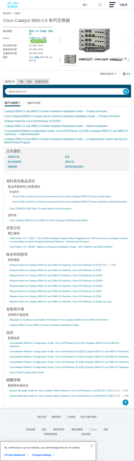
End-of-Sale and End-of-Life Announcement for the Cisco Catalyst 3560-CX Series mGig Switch (62, 196)
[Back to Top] (125, 402)
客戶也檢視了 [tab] (12, 103)
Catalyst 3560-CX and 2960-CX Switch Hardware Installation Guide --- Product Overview (56, 111)
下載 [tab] (20, 81)
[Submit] (126, 92)
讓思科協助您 (107, 73)
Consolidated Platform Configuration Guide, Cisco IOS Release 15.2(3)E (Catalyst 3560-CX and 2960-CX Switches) (69, 362)
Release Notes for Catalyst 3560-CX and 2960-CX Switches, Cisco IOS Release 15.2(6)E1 (56, 286)
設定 (67, 157)
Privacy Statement (15, 454)
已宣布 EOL (35, 38)
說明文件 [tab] (10, 81)
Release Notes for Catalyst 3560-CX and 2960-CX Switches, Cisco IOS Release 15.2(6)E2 (56, 280)
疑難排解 (12, 166)
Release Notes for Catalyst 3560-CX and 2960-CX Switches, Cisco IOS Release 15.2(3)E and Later (60, 301)
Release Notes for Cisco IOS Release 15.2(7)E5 (32, 121)
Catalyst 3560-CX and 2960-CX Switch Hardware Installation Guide (44, 325)
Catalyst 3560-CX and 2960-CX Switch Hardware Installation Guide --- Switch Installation (56, 126)
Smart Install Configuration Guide (26, 372)
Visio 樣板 (34, 57)
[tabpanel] (67, 127)
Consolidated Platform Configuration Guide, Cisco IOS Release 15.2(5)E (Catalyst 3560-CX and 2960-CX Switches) (69, 367)
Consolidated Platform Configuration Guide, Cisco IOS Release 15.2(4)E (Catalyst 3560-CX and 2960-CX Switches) (69, 356)
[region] (48, 451)
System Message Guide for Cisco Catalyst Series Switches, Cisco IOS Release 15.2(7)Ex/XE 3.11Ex (61, 390)
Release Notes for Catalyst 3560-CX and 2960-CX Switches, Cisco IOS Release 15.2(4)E (55, 270)
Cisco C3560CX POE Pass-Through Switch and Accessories (40, 208)
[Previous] (60, 40)
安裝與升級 (13, 157)
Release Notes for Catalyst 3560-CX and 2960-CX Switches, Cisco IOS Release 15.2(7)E (55, 265)
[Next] (128, 40)
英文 (128, 74)
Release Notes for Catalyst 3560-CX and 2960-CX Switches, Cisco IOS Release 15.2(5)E (55, 296)
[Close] (91, 445)
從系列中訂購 (38, 41)
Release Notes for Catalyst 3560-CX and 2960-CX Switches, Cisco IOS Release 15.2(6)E (55, 291)
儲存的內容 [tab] (34, 103)
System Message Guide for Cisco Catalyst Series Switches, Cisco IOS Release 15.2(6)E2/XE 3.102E (61, 395)
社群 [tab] (29, 81)
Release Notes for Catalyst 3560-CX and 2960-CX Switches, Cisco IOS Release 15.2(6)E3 (56, 275)
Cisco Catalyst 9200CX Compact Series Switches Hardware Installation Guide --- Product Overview (62, 116)
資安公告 (69, 161)
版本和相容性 (15, 161)
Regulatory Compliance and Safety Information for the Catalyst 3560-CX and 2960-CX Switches (58, 319)
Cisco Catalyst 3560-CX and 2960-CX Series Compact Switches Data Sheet (48, 220)
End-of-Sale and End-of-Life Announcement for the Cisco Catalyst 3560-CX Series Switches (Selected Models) (70, 201)
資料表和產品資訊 (74, 166)
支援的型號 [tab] (41, 81)
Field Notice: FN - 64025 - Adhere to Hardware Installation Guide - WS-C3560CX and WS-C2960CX (60, 246)
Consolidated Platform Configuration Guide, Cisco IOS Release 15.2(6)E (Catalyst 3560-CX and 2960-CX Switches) (69, 351)
